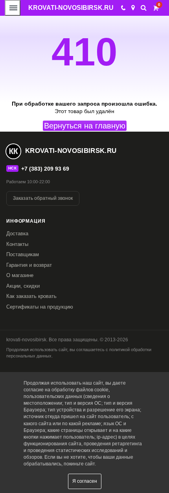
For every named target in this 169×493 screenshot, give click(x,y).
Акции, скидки (23, 286)
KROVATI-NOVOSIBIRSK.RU (71, 7)
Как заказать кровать (31, 296)
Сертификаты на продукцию (39, 307)
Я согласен (84, 481)
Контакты (17, 244)
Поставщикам (22, 254)
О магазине (19, 275)
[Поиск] (144, 7)
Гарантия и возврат (29, 265)
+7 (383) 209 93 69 (45, 169)
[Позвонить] (122, 8)
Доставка (17, 233)
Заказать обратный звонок (43, 198)
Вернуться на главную (84, 125)
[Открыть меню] (12, 8)
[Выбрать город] (133, 7)
